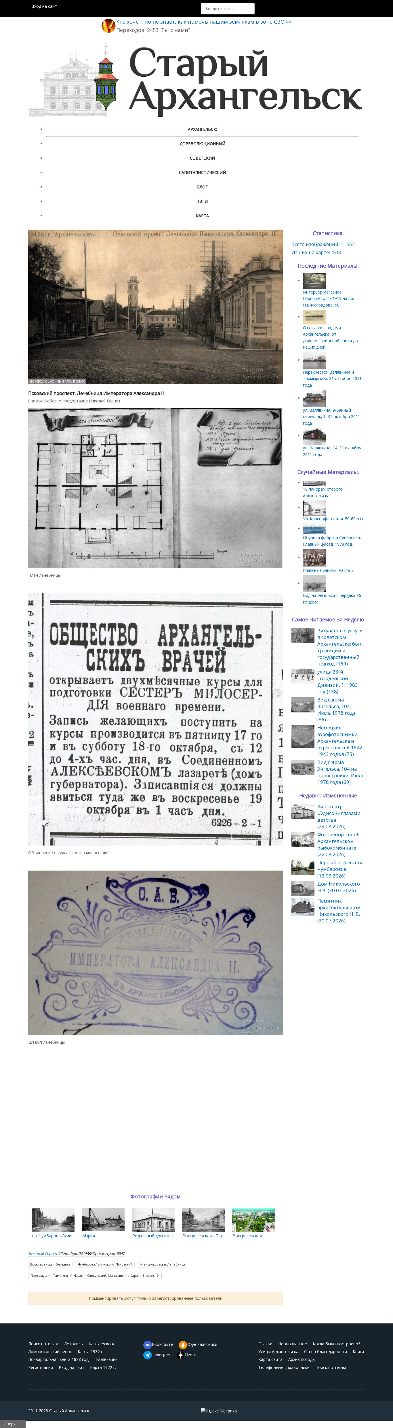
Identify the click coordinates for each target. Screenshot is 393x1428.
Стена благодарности (325, 1351)
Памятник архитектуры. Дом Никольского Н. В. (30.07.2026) (339, 910)
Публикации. (106, 1359)
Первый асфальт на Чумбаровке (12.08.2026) (340, 869)
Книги (358, 1351)
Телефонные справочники (284, 1367)
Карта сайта (270, 1359)
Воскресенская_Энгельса (50, 1264)
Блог (202, 187)
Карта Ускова (102, 1343)
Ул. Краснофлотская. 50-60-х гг (333, 518)
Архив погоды (301, 1359)
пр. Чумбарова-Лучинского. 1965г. (65, 1235)
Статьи (265, 1343)
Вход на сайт (44, 6)
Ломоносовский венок (50, 1351)
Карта (202, 215)
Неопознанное (292, 1343)
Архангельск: (202, 129)
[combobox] (228, 8)
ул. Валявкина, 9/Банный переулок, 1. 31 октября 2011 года (331, 416)
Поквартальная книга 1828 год (58, 1359)
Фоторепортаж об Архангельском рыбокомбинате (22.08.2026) (338, 844)
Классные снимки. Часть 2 (328, 570)
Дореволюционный (202, 143)
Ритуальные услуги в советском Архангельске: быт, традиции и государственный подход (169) (340, 647)
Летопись (73, 1343)
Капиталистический (202, 172)
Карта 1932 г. (91, 1351)
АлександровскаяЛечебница (162, 1264)
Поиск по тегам (330, 1367)
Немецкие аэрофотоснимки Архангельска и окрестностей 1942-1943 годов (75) (340, 740)
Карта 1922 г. (103, 1367)
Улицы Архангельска (278, 1351)
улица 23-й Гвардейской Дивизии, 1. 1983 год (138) (337, 681)
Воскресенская (247, 1235)
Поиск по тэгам (43, 1343)
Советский (202, 158)
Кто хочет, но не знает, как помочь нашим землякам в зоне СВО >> (204, 21)
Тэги (202, 201)
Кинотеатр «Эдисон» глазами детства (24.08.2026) (338, 816)
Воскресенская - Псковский (209, 1235)
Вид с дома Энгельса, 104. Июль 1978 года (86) (336, 709)
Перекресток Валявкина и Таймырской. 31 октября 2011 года (332, 378)
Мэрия (88, 1235)
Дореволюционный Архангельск (57, 381)
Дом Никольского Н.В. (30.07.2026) (338, 887)
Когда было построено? (336, 1343)
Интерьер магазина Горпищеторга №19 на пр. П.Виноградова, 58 (328, 298)
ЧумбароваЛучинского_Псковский (105, 1264)
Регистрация (40, 1367)
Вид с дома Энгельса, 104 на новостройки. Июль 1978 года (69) (341, 772)
